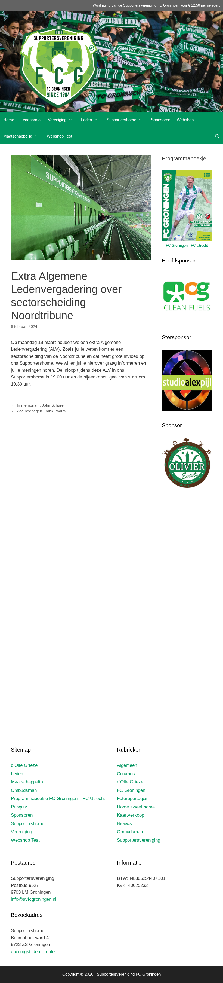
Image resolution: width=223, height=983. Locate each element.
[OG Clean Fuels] (187, 321)
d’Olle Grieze (24, 765)
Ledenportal (31, 119)
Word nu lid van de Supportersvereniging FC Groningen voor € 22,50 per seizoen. (156, 5)
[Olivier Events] (187, 486)
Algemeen (127, 765)
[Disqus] (81, 498)
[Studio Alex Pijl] (187, 409)
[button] (72, 120)
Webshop (185, 119)
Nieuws (124, 823)
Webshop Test (59, 136)
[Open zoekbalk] (217, 136)
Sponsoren (160, 119)
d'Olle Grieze (130, 781)
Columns (126, 773)
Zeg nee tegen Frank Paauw (41, 411)
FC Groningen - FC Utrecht (187, 245)
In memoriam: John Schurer (41, 405)
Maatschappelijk (17, 136)
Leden (86, 119)
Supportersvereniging (138, 840)
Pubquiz (19, 807)
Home (8, 119)
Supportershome (121, 119)
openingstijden (25, 951)
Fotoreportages (132, 798)
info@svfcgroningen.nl (33, 899)
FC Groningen (131, 790)
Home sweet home (136, 807)
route (49, 951)
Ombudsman (24, 790)
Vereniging (57, 119)
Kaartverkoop (130, 815)
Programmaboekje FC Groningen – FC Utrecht (58, 798)
